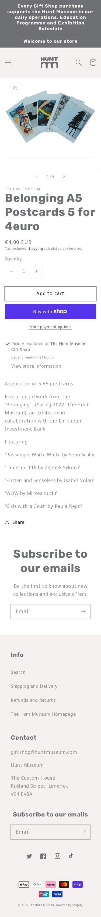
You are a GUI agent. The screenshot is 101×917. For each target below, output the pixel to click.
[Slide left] (37, 176)
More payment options (50, 326)
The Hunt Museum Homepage (43, 714)
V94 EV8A (22, 794)
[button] (8, 62)
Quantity (13, 259)
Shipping (36, 248)
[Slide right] (64, 176)
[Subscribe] (83, 611)
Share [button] (18, 522)
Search (18, 672)
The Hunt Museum (42, 905)
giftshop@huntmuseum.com (44, 752)
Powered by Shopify (69, 905)
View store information (36, 366)
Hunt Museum (27, 765)
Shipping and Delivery (34, 686)
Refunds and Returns (33, 700)
